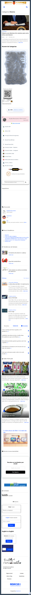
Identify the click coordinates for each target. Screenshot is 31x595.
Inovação (20, 72)
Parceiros (9, 579)
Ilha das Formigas (8, 165)
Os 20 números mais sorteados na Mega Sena (15, 393)
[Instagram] (20, 584)
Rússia (16, 78)
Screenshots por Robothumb (15, 585)
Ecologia (21, 61)
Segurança (9, 79)
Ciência (22, 52)
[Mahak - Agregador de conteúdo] (15, 486)
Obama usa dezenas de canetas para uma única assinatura (15, 34)
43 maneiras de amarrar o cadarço (17, 252)
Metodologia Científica (13, 75)
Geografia (10, 69)
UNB (9, 80)
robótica (14, 82)
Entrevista (10, 65)
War (7, 220)
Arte (7, 52)
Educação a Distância (12, 63)
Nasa (22, 75)
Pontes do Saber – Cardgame (10, 150)
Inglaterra (10, 72)
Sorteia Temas (7, 156)
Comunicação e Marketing (15, 56)
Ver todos (26, 278)
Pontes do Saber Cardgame (10, 236)
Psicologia (10, 78)
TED (15, 79)
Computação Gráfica (15, 55)
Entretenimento (20, 64)
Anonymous (9, 215)
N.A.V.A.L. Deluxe (7, 162)
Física (22, 66)
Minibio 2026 (7, 241)
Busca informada (13, 297)
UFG (7, 80)
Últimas (4, 278)
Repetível (7, 235)
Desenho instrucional (15, 58)
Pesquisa (15, 77)
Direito (19, 60)
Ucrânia (12, 80)
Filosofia (13, 66)
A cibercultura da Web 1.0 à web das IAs (19, 284)
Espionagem (17, 65)
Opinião (9, 77)
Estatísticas (21, 576)
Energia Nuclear (11, 64)
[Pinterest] (14, 584)
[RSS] (18, 584)
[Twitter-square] (13, 584)
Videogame (18, 80)
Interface (9, 74)
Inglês (15, 72)
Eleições (22, 63)
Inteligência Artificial (15, 73)
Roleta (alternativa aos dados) (10, 159)
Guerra (21, 70)
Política (21, 77)
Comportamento (11, 53)
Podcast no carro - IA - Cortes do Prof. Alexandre (15, 240)
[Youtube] (16, 584)
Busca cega (11, 311)
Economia (11, 62)
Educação (18, 62)
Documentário (11, 61)
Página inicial (9, 573)
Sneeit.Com (18, 591)
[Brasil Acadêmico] (15, 3)
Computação (20, 53)
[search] (25, 182)
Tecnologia (21, 79)
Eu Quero (15, 472)
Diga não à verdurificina (15, 261)
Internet (15, 74)
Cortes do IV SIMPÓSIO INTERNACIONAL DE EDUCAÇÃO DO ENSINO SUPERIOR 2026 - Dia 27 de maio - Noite (17, 238)
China (18, 52)
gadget (9, 82)
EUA (17, 61)
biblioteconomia (19, 81)
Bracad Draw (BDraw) (8, 140)
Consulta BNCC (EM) (8, 153)
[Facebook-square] (11, 584)
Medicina (22, 74)
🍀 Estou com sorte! (15, 123)
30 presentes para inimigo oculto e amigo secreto (14, 415)
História (10, 71)
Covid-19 (13, 57)
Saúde (21, 78)
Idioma (21, 71)
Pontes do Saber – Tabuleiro (10, 147)
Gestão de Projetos (13, 70)
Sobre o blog (9, 576)
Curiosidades (4, 31)
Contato (21, 573)
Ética (19, 82)
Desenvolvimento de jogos (13, 59)
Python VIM (6, 131)
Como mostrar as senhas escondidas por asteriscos (18, 270)
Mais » (25, 222)
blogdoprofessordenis (11, 210)
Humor (16, 71)
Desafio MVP (7, 126)
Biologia (13, 52)
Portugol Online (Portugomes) (11, 135)
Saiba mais (20, 42)
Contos (8, 57)
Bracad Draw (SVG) (8, 144)
